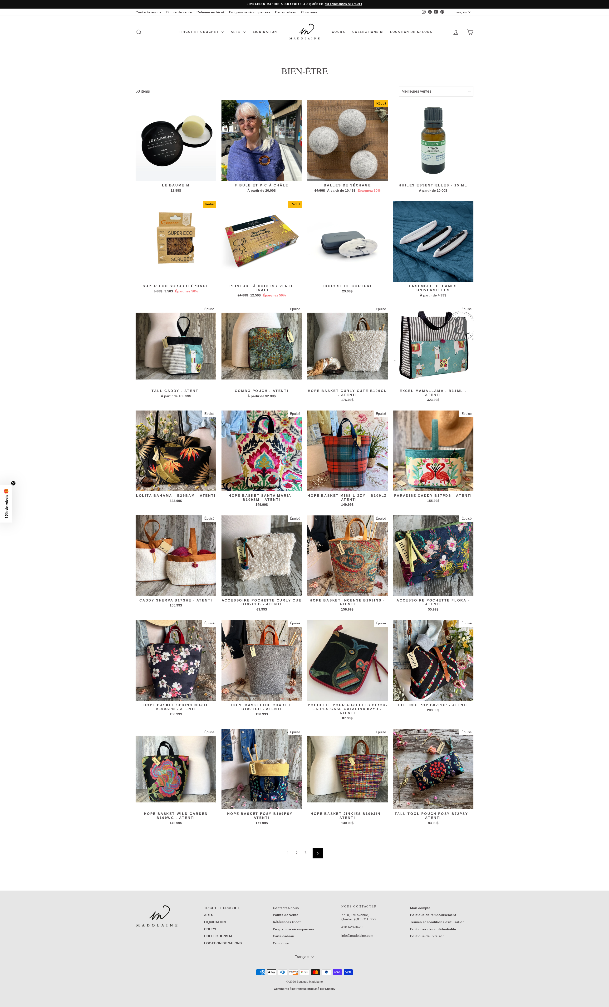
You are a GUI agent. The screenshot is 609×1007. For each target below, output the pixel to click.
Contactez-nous (149, 12)
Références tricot (210, 12)
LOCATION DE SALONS (411, 32)
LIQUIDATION (265, 32)
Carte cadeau (285, 12)
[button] (6, 503)
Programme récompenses (249, 12)
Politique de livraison (427, 936)
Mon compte (420, 908)
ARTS (236, 32)
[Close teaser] (13, 483)
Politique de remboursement (433, 915)
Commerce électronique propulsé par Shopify (304, 989)
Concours (309, 12)
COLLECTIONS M (367, 32)
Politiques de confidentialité (433, 929)
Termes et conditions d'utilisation (437, 922)
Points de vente (179, 12)
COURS (338, 32)
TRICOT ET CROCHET (199, 32)
